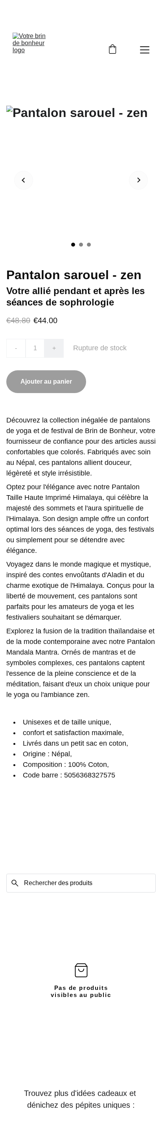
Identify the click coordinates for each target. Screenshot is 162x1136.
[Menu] (144, 49)
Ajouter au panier (46, 381)
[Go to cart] (112, 50)
